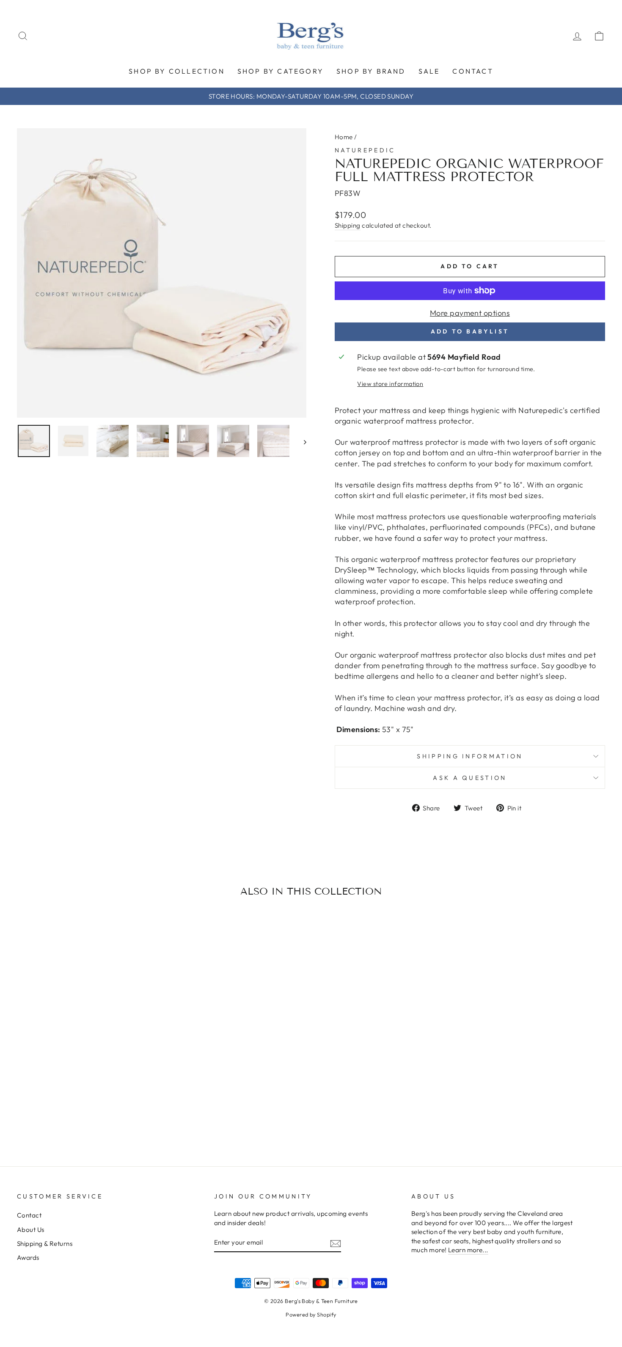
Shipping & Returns (44, 1244)
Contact (472, 71)
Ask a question (469, 778)
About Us (30, 1230)
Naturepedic (365, 150)
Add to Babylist (470, 331)
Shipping (348, 225)
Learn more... (468, 1250)
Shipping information (470, 756)
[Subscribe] (335, 1243)
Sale (429, 71)
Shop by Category (280, 71)
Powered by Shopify (311, 1314)
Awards (28, 1257)
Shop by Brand (371, 71)
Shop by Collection (177, 71)
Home (344, 137)
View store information (390, 384)
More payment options (470, 313)
